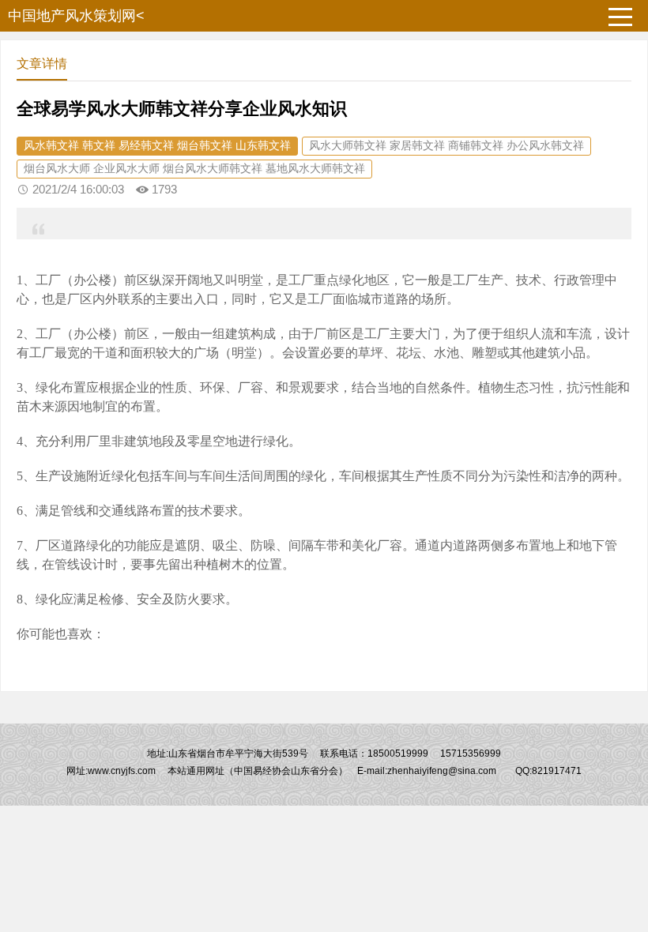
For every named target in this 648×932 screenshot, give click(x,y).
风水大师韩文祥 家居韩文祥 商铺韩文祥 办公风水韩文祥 (446, 145)
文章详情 (42, 63)
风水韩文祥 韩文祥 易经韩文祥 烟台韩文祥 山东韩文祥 (157, 145)
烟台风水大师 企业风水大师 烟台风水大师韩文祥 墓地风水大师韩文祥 (194, 168)
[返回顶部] (615, 822)
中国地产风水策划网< (76, 16)
